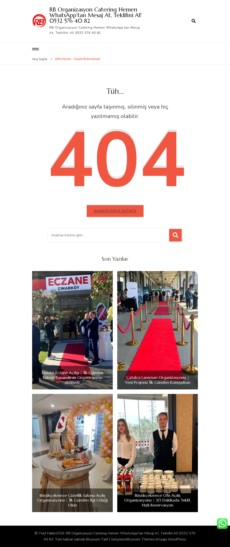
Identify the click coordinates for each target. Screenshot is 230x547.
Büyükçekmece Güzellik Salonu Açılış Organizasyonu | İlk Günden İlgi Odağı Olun (72, 500)
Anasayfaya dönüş (115, 210)
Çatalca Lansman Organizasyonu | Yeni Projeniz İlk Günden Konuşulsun (157, 380)
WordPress (177, 539)
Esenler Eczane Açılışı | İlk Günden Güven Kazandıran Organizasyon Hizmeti (72, 377)
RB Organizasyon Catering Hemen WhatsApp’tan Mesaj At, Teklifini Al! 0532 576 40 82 (95, 15)
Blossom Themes (140, 539)
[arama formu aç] (193, 21)
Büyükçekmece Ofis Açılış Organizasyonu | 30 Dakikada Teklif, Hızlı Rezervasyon (157, 500)
